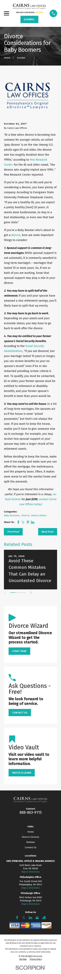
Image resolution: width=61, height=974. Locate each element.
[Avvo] (44, 917)
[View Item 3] (23, 592)
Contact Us (30, 847)
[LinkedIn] (30, 917)
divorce (15, 235)
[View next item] (31, 592)
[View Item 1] (12, 592)
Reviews (30, 842)
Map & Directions (30, 871)
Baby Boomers (12, 515)
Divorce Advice (38, 515)
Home (30, 831)
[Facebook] (17, 917)
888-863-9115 (31, 812)
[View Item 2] (18, 592)
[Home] (29, 6)
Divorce (25, 515)
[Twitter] (23, 917)
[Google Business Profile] (37, 917)
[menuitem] (23, 959)
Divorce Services (30, 837)
